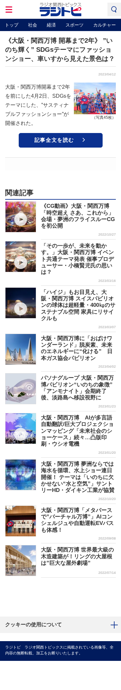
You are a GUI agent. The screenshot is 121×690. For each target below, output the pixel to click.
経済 (51, 25)
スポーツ (75, 25)
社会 (32, 25)
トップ (11, 25)
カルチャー (104, 25)
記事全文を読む (54, 140)
